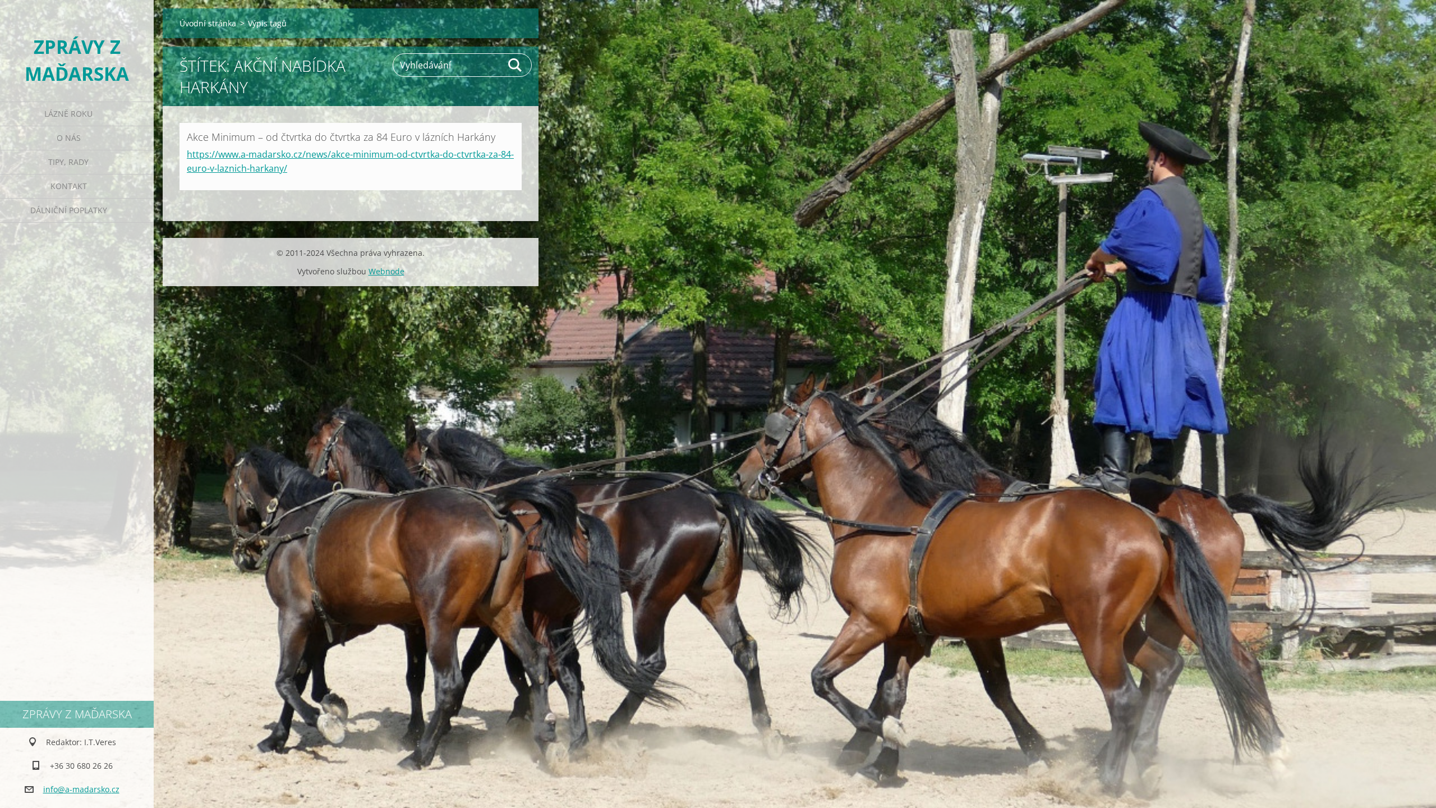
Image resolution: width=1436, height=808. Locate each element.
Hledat (515, 65)
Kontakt (68, 186)
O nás (69, 137)
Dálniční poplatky (68, 210)
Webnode (386, 271)
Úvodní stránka (208, 23)
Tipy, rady (68, 162)
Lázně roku (68, 113)
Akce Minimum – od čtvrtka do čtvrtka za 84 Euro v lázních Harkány (341, 137)
